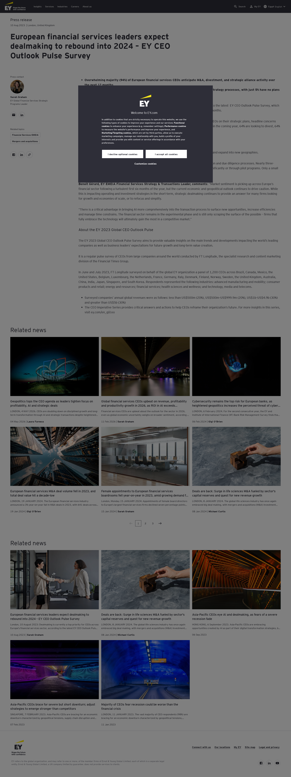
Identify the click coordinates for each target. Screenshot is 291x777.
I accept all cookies (166, 154)
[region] (145, 134)
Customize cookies (145, 163)
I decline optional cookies (122, 154)
